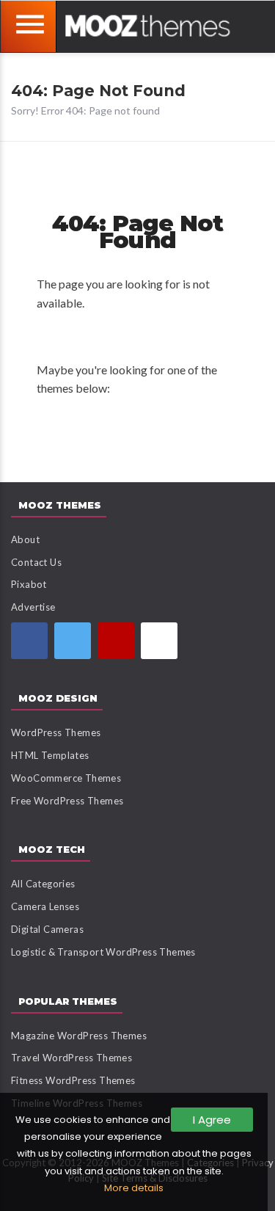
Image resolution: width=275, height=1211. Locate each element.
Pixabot (29, 584)
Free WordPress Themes (67, 801)
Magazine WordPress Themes (79, 1035)
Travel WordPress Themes (71, 1057)
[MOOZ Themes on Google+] (159, 640)
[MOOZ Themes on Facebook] (29, 640)
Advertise (33, 607)
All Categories (43, 884)
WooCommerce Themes (66, 778)
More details (134, 1188)
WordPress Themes (55, 732)
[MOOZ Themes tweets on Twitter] (72, 640)
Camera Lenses (45, 906)
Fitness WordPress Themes (73, 1080)
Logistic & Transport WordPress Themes (103, 952)
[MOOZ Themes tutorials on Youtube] (116, 640)
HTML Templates (50, 755)
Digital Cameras (47, 929)
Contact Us (36, 562)
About (25, 539)
